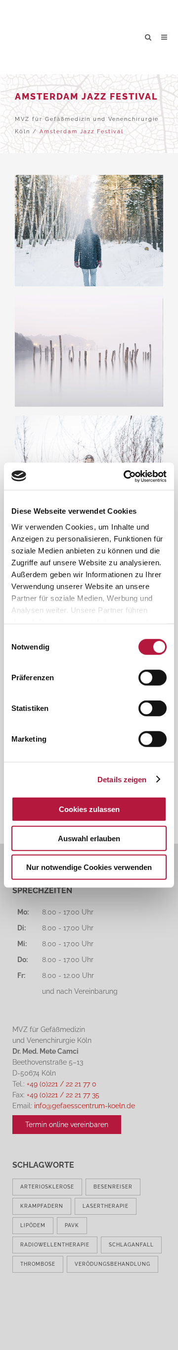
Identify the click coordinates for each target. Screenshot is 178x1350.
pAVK (72, 1225)
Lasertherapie (106, 1206)
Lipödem (32, 1225)
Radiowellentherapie (54, 1244)
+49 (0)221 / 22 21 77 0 (61, 1084)
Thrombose (37, 1264)
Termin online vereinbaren (66, 1125)
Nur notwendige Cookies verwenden (89, 867)
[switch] (152, 678)
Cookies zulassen (89, 809)
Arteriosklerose (47, 1186)
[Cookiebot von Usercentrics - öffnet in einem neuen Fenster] (126, 476)
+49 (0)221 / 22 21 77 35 (63, 1095)
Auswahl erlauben (89, 838)
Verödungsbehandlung (112, 1264)
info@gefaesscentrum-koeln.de (84, 1106)
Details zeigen (121, 779)
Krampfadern (41, 1206)
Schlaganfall (131, 1244)
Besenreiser (113, 1186)
